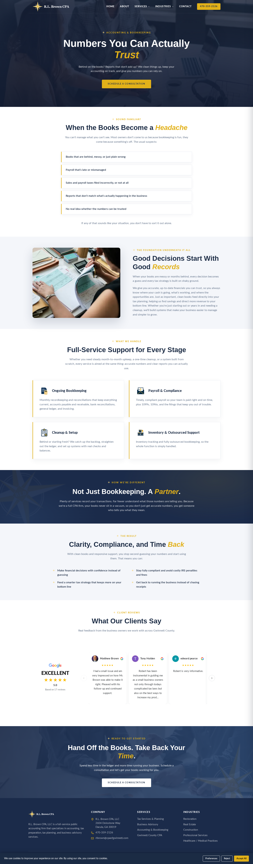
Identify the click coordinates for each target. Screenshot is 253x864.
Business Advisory (147, 824)
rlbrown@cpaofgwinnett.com (112, 838)
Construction (190, 830)
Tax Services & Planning (150, 819)
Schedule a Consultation (126, 84)
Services (141, 6)
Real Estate (189, 824)
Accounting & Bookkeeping (152, 830)
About (124, 6)
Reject (227, 858)
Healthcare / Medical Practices (200, 841)
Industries (163, 6)
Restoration (189, 819)
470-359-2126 (209, 6)
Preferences (211, 858)
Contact (185, 6)
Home (110, 6)
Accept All (241, 858)
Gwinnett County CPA (149, 835)
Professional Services (195, 835)
